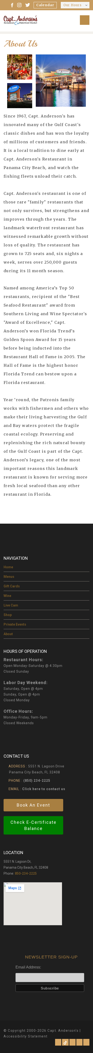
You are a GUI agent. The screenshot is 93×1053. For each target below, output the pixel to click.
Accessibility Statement (26, 1036)
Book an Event (33, 805)
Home (8, 567)
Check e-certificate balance (33, 825)
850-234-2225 (26, 873)
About (8, 634)
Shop (8, 615)
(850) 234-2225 (36, 780)
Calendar (45, 5)
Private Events (15, 624)
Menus (9, 577)
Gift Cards (12, 586)
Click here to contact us (43, 789)
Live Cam (11, 605)
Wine (7, 596)
